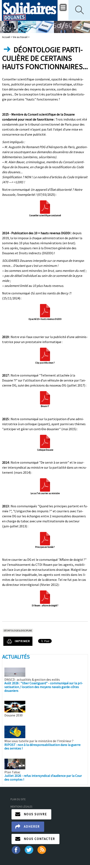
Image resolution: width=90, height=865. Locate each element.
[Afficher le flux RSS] (42, 849)
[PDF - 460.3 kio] (45, 397)
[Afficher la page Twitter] (29, 849)
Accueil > (7, 37)
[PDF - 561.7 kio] (45, 310)
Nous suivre (35, 814)
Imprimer (22, 641)
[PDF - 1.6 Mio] (45, 538)
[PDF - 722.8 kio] (45, 207)
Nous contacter (39, 839)
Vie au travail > (21, 37)
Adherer (32, 826)
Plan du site (18, 799)
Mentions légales (21, 806)
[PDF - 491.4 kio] (45, 597)
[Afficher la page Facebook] (15, 849)
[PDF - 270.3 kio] (45, 354)
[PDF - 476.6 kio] (45, 441)
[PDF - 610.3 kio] (45, 484)
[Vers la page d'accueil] (30, 10)
